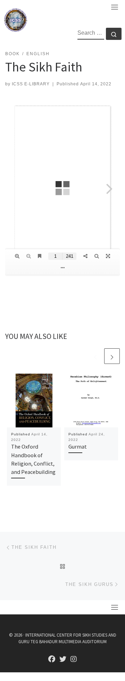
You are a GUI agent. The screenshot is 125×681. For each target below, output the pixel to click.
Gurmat (77, 446)
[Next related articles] (112, 356)
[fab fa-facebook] (51, 659)
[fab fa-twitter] (62, 659)
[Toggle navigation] (115, 7)
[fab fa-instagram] (73, 659)
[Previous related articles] (95, 356)
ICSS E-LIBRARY (31, 84)
